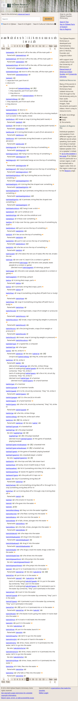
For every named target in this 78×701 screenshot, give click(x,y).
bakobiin (9, 623)
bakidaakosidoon (12, 208)
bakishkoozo (21, 316)
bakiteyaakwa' (11, 468)
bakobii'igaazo (31, 586)
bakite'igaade (30, 368)
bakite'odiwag (23, 356)
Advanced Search (24, 14)
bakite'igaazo (30, 373)
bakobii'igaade (31, 581)
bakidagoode (11, 147)
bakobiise (9, 666)
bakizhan (19, 482)
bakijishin (19, 237)
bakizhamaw (11, 485)
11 (36, 46)
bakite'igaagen (11, 397)
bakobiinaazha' (12, 636)
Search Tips (64, 22)
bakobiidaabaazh (22, 540)
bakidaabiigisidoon (13, 175)
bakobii (9, 503)
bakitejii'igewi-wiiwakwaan (16, 448)
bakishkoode (11, 311)
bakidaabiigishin (22, 187)
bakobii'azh (10, 592)
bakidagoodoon (12, 154)
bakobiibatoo (11, 517)
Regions (68, 171)
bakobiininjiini (11, 639)
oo (45, 37)
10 (33, 46)
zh (34, 41)
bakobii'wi (37, 572)
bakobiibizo (20, 523)
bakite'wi (35, 354)
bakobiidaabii (11, 550)
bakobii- (9, 507)
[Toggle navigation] (4, 5)
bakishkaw (20, 298)
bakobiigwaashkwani (22, 562)
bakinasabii (10, 254)
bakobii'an (20, 572)
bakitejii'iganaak (12, 426)
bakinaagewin (28, 267)
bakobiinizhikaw (12, 660)
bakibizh (19, 122)
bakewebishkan (12, 65)
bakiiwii (9, 500)
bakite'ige (23, 366)
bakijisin (9, 234)
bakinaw (9, 260)
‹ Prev (8, 47)
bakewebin (10, 52)
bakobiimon (10, 619)
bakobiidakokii (11, 533)
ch (11, 37)
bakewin (9, 78)
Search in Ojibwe (9, 24)
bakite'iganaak (11, 387)
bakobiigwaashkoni (13, 559)
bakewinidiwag (24, 88)
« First (3, 47)
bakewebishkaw (22, 68)
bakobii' (9, 569)
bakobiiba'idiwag (12, 510)
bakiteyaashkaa (12, 472)
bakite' (8, 351)
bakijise (9, 222)
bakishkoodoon (12, 320)
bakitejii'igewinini (12, 455)
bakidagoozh (21, 157)
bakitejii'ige (10, 430)
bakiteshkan (10, 465)
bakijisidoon (10, 228)
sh (55, 37)
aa (5, 37)
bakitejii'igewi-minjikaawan (16, 444)
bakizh (8, 479)
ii (29, 37)
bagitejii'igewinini (20, 458)
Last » (55, 47)
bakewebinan (21, 55)
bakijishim (20, 231)
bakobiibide (10, 520)
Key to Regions (65, 29)
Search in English (24, 24)
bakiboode (10, 132)
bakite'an (19, 354)
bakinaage (24, 262)
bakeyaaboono (11, 113)
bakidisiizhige (11, 215)
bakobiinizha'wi (20, 648)
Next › (51, 47)
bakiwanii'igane (12, 475)
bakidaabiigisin (12, 184)
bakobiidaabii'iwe (12, 555)
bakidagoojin (21, 150)
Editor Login (43, 693)
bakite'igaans (28, 380)
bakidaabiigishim (22, 181)
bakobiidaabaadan (13, 537)
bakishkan (10, 293)
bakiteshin (10, 461)
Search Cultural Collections (43, 24)
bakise (8, 280)
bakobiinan (18, 626)
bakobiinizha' (11, 643)
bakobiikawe (11, 614)
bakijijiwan (10, 219)
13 (43, 46)
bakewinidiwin (28, 96)
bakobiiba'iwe (11, 514)
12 (40, 46)
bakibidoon (10, 119)
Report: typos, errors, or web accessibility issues (17, 698)
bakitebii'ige (10, 347)
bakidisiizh (10, 212)
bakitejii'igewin (26, 439)
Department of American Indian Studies (66, 71)
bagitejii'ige (18, 433)
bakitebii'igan (11, 344)
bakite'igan (25, 378)
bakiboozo (20, 135)
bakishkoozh (21, 325)
